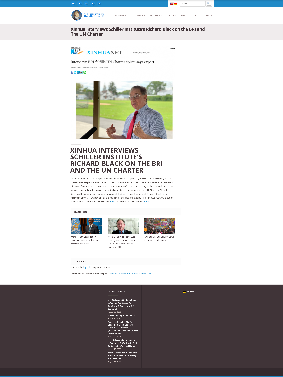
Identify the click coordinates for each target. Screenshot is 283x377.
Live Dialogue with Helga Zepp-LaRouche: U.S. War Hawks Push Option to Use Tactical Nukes (122, 343)
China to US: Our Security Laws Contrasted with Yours (159, 238)
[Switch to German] (176, 3)
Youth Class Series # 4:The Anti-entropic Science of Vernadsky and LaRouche (123, 355)
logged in (87, 267)
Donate (208, 15)
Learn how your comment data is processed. (130, 273)
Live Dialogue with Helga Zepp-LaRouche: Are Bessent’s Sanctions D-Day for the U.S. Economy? (122, 304)
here (146, 201)
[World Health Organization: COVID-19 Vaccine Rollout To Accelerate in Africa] (86, 226)
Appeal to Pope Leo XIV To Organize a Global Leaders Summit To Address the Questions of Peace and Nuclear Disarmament (123, 328)
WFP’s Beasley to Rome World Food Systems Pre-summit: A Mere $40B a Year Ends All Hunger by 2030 (122, 241)
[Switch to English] (172, 3)
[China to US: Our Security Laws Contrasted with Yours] (159, 226)
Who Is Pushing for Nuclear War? (123, 315)
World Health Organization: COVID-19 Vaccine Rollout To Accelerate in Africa (85, 240)
